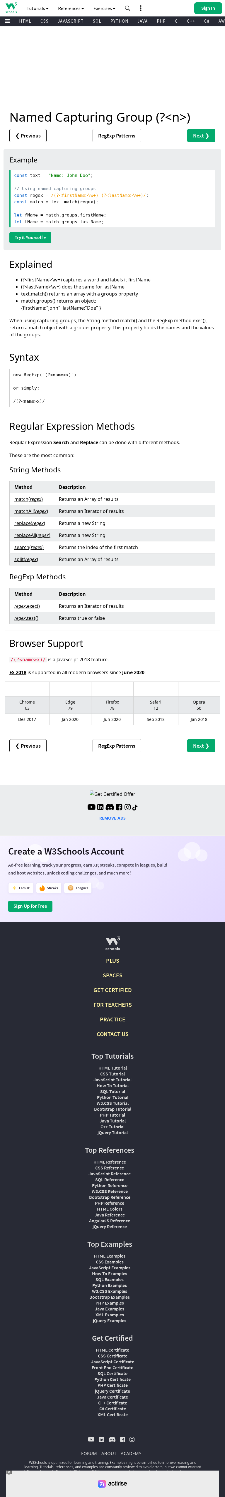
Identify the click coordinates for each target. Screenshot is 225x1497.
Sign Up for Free (30, 906)
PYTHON (119, 21)
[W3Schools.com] (112, 945)
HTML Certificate (112, 1350)
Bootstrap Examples (109, 1297)
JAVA (142, 21)
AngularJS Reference (109, 1221)
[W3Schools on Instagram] (127, 808)
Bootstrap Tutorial (112, 1109)
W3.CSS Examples (109, 1291)
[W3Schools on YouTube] (91, 808)
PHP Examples (110, 1303)
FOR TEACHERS (112, 1004)
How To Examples (109, 1273)
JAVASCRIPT (71, 21)
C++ (191, 21)
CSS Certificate (112, 1356)
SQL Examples (110, 1279)
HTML (25, 21)
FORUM (89, 1453)
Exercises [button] (103, 8)
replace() (29, 523)
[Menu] (7, 21)
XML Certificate (113, 1414)
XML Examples (110, 1315)
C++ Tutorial (112, 1127)
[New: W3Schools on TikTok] (135, 808)
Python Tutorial (112, 1097)
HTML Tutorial (112, 1068)
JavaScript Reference (109, 1174)
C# (206, 21)
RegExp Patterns (116, 135)
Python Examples (109, 1285)
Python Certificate (112, 1379)
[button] (127, 8)
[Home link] (11, 8)
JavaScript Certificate (112, 1362)
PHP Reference (109, 1203)
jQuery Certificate (112, 1391)
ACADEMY (131, 1453)
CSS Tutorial (112, 1074)
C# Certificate (112, 1409)
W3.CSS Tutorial (113, 1103)
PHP (161, 21)
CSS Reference (109, 1168)
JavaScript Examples (109, 1268)
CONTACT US (113, 1034)
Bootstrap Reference (109, 1197)
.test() (26, 618)
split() (26, 559)
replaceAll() (32, 535)
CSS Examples (110, 1262)
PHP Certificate (113, 1385)
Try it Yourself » (30, 237)
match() (28, 499)
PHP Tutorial (112, 1115)
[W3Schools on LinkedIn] (100, 808)
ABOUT (108, 1453)
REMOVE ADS (112, 818)
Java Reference (110, 1215)
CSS (44, 21)
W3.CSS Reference (110, 1191)
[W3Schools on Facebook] (119, 808)
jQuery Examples (109, 1320)
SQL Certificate (112, 1373)
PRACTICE (112, 1019)
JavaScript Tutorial (112, 1080)
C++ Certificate (112, 1403)
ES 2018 (17, 672)
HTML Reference (109, 1162)
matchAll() (31, 511)
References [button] (69, 8)
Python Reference (109, 1185)
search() (29, 547)
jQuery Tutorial (113, 1132)
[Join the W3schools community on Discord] (109, 808)
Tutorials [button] (36, 8)
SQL (97, 21)
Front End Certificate (112, 1367)
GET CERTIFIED (112, 989)
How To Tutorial (113, 1085)
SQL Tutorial (112, 1091)
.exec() (27, 606)
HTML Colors (109, 1209)
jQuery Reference (110, 1226)
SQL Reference (109, 1179)
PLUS (112, 960)
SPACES (112, 975)
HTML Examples (109, 1256)
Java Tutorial (113, 1121)
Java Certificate (112, 1397)
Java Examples (109, 1309)
